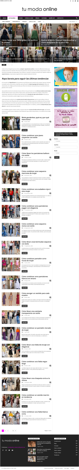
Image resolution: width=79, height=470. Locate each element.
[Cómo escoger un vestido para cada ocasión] (11, 299)
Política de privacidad (48, 468)
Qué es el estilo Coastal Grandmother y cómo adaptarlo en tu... (42, 458)
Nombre (56, 138)
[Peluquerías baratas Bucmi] (65, 76)
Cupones (44, 18)
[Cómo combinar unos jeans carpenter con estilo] (11, 141)
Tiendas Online (57, 452)
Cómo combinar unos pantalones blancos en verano (35, 277)
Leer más (25, 130)
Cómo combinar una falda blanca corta (35, 413)
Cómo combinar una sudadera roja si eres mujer (36, 190)
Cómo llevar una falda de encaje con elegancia (36, 346)
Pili (2, 44)
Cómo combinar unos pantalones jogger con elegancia (35, 207)
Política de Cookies (59, 468)
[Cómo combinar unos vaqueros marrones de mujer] (11, 177)
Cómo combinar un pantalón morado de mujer (36, 329)
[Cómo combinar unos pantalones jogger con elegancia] (11, 212)
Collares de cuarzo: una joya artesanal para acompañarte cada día (44, 443)
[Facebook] (71, 1)
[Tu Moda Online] (39, 9)
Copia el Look (29, 18)
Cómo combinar (6, 21)
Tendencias (56, 455)
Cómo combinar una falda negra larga (34, 362)
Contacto (60, 18)
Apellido (56, 144)
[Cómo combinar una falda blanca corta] (11, 418)
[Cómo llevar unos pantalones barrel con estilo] (13, 55)
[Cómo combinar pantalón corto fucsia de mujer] (11, 264)
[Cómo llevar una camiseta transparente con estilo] (11, 317)
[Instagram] (73, 1)
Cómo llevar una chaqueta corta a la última (36, 379)
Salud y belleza (57, 450)
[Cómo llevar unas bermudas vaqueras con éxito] (11, 248)
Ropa (55, 443)
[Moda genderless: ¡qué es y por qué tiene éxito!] (11, 123)
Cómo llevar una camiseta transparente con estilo (32, 312)
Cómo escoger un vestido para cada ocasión (35, 294)
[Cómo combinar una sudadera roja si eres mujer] (11, 195)
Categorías (12, 18)
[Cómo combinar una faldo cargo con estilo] (39, 55)
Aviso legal (66, 468)
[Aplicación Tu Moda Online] (65, 97)
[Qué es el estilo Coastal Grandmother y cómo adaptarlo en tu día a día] (32, 459)
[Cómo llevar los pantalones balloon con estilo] (11, 159)
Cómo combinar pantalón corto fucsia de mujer (34, 260)
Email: (55, 150)
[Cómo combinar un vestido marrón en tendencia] (11, 401)
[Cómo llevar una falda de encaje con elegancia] (11, 350)
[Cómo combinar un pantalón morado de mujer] (11, 334)
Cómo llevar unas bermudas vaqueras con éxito (36, 243)
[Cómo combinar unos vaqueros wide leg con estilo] (66, 55)
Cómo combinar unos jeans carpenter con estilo (32, 136)
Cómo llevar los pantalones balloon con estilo (35, 154)
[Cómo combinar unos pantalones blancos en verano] (11, 282)
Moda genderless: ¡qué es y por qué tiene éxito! (35, 118)
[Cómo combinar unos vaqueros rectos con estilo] (11, 230)
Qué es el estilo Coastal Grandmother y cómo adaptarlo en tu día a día (58, 41)
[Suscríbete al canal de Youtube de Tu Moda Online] (65, 118)
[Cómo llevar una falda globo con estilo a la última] (32, 451)
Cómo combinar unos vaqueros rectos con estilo (34, 225)
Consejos (24, 21)
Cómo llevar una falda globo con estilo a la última (19, 41)
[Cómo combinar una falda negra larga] (11, 367)
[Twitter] (75, 1)
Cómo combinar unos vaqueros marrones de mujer (34, 172)
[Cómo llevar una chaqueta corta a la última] (11, 384)
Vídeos (37, 18)
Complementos (16, 21)
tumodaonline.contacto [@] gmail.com (16, 447)
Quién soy (52, 18)
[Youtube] (78, 1)
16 (13, 430)
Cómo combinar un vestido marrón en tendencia (35, 396)
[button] (76, 18)
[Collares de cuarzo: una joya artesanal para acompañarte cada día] (32, 444)
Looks (21, 18)
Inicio (4, 18)
